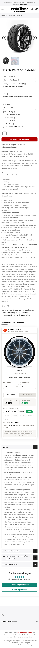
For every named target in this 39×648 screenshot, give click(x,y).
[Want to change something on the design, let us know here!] (7, 94)
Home (4, 15)
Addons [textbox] (19, 104)
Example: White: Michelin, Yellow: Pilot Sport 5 (18, 96)
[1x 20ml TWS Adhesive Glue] (14, 118)
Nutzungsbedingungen (12, 641)
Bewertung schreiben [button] (19, 584)
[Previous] (4, 38)
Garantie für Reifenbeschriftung (20, 645)
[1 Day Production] (14, 124)
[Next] (35, 38)
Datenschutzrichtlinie (29, 641)
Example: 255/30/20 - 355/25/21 (13, 86)
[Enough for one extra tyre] (14, 112)
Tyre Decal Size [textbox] (19, 76)
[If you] (14, 76)
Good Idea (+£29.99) (13, 115)
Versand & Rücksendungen (20, 643)
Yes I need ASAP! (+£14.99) (15, 127)
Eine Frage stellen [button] (19, 589)
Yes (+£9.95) (10, 121)
